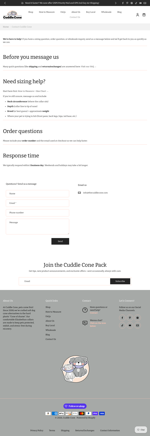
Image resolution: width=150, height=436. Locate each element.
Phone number (16, 213)
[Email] (145, 3)
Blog (119, 12)
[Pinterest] (127, 3)
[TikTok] (136, 3)
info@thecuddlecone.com (95, 193)
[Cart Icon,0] (144, 15)
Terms (52, 430)
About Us (75, 12)
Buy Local (90, 12)
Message (13, 222)
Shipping (65, 430)
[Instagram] (131, 3)
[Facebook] (123, 3)
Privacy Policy (36, 430)
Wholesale (106, 12)
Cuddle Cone (69, 418)
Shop (30, 12)
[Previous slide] (5, 3)
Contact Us (75, 17)
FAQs (63, 12)
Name (12, 193)
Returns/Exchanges (84, 430)
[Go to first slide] (115, 3)
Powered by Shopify (86, 418)
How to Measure (47, 12)
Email (12, 203)
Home (6, 27)
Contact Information (110, 430)
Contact (94, 313)
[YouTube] (140, 3)
